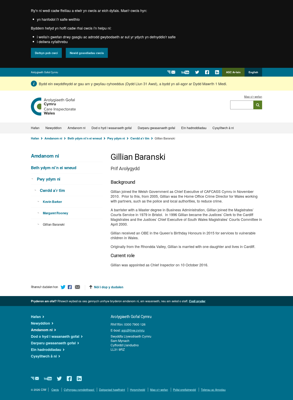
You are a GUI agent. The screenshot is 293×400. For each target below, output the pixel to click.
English (253, 72)
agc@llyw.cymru (133, 330)
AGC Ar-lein (234, 73)
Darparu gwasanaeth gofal (156, 127)
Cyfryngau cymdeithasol (79, 390)
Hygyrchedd (137, 390)
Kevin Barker (52, 201)
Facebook (70, 287)
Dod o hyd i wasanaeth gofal (111, 127)
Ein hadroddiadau (193, 127)
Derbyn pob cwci (46, 53)
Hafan (35, 127)
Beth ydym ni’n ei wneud (85, 138)
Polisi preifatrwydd (184, 390)
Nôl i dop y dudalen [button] (108, 287)
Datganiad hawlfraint (112, 390)
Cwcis (55, 390)
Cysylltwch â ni (223, 127)
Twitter (63, 287)
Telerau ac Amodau (213, 390)
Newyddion (53, 127)
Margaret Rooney (55, 213)
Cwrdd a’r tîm (139, 138)
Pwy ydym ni (116, 138)
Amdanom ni (77, 127)
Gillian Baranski (53, 224)
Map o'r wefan (253, 97)
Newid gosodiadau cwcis (87, 53)
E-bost (77, 287)
